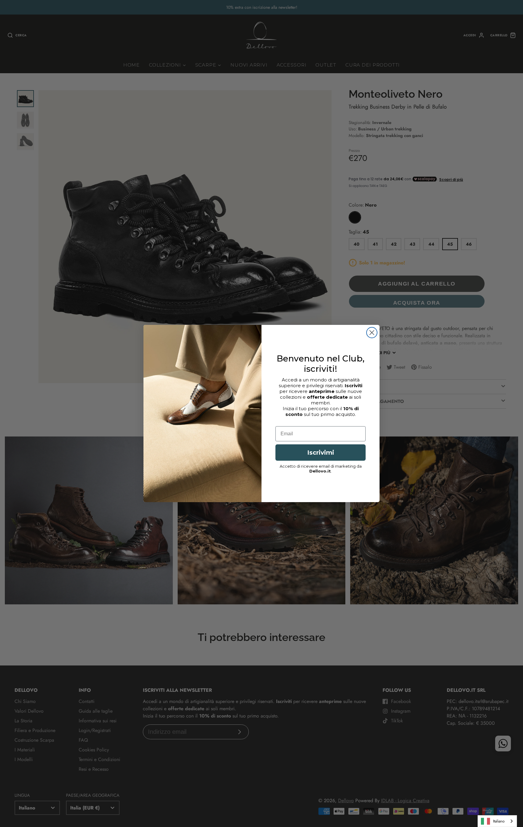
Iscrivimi (320, 452)
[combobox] (497, 821)
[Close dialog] (372, 332)
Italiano (499, 821)
